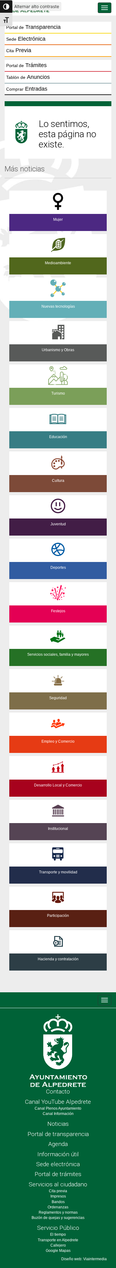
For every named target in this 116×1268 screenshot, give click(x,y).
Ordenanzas (58, 1207)
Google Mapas (58, 1250)
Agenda (58, 1144)
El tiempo (58, 1234)
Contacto (58, 1091)
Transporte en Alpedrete (58, 1240)
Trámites (26, 65)
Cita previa (58, 1191)
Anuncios (28, 77)
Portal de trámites (58, 1174)
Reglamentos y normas (58, 1212)
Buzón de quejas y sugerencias (58, 1218)
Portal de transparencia (58, 1134)
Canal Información (58, 1114)
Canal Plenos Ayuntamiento (58, 1108)
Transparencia (33, 27)
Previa (18, 50)
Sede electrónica (58, 1164)
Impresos (58, 1196)
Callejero (58, 1245)
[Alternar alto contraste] (6, 6)
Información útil (58, 1154)
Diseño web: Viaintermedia (84, 1259)
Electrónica (25, 39)
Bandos (58, 1202)
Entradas (26, 89)
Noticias (58, 1123)
